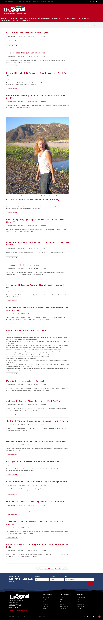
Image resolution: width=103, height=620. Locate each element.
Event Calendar (65, 18)
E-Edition (21, 1)
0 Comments (43, 36)
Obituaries (50, 1)
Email (66, 576)
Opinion (74, 18)
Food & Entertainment (44, 18)
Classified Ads (42, 1)
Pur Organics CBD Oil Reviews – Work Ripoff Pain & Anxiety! (33, 461)
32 (49, 568)
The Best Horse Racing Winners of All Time (25, 53)
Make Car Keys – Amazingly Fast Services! (25, 381)
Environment (48, 203)
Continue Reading (13, 45)
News (6, 18)
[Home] (83, 25)
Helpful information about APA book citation (26, 330)
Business (33, 18)
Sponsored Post (12, 36)
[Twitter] (90, 2)
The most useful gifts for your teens (22, 265)
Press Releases (26, 20)
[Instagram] (96, 2)
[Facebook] (87, 2)
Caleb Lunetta (11, 203)
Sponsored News (32, 36)
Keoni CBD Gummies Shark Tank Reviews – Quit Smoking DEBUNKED (37, 481)
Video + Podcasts (83, 18)
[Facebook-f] (84, 616)
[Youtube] (93, 2)
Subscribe (4, 1)
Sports (26, 18)
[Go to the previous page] (38, 568)
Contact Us (28, 1)
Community (55, 18)
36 (63, 568)
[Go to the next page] (66, 568)
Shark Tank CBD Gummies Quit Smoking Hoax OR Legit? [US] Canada (37, 421)
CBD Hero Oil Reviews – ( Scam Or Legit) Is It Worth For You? (33, 401)
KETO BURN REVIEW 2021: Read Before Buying (27, 32)
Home (2, 18)
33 (52, 568)
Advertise (35, 1)
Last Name (52, 576)
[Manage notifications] (99, 616)
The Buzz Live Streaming (17, 18)
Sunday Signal (15, 20)
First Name (37, 576)
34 (56, 568)
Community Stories (39, 203)
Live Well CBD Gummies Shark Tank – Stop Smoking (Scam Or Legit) (36, 441)
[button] (100, 18)
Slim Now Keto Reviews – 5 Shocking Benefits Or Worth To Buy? (35, 501)
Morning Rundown (12, 1)
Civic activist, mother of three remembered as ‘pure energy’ (33, 199)
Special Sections (5, 20)
